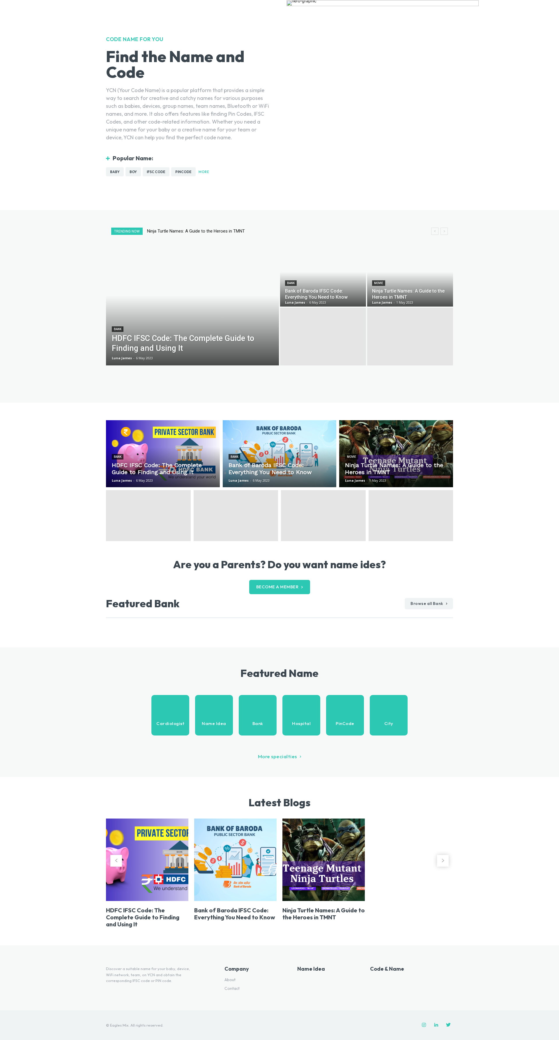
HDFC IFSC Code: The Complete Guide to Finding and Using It (205, 231)
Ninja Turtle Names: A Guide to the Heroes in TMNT (323, 914)
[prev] (434, 231)
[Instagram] (424, 1025)
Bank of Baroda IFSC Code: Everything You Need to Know (234, 914)
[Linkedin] (436, 1025)
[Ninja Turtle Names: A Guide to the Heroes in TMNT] (410, 278)
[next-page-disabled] (443, 861)
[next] (444, 231)
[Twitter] (448, 1025)
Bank (117, 329)
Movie (378, 283)
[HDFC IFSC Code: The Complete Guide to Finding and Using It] (192, 307)
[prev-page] (116, 861)
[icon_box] (170, 715)
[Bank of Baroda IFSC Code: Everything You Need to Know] (323, 278)
